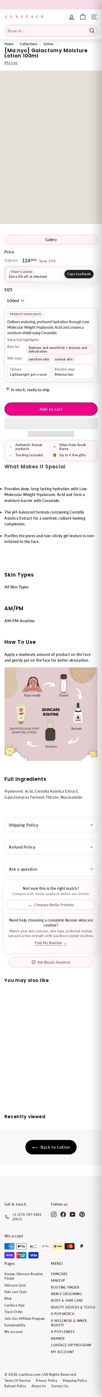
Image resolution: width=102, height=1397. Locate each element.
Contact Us (60, 1386)
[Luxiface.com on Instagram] (53, 1214)
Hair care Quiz (15, 1292)
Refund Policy (22, 847)
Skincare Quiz (15, 1285)
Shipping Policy (23, 825)
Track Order (13, 1312)
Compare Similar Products (54, 905)
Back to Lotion (54, 1146)
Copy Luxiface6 (79, 274)
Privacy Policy (47, 1381)
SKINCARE (59, 1274)
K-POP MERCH (63, 1314)
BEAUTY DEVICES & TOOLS (73, 1307)
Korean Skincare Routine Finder (23, 1276)
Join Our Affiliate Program (24, 1319)
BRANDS (58, 1339)
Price (9, 251)
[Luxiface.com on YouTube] (72, 1214)
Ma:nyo (11, 62)
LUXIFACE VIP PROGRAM (71, 1345)
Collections (28, 44)
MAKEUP (58, 1281)
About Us (38, 1386)
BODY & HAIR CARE (67, 1300)
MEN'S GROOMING (66, 1294)
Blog (8, 1298)
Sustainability (15, 1325)
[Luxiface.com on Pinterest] (82, 1214)
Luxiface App (14, 1305)
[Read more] (83, 17)
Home (9, 44)
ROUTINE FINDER (65, 1287)
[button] (51, 423)
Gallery (51, 240)
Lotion (49, 44)
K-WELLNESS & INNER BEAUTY (69, 1323)
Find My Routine (51, 943)
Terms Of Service (17, 1381)
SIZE (8, 289)
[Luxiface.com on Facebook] (63, 1214)
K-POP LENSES (63, 1332)
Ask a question (23, 869)
